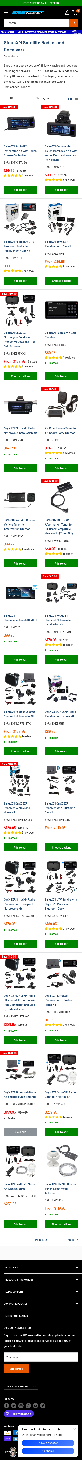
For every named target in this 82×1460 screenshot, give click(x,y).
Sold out (20, 1132)
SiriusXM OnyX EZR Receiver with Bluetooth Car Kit (60, 808)
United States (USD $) (17, 1386)
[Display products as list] (76, 98)
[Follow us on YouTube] (35, 1405)
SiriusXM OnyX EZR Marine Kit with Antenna (20, 1186)
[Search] (73, 23)
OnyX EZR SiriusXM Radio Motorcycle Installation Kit (20, 430)
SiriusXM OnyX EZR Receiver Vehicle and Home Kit (17, 808)
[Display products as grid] (70, 98)
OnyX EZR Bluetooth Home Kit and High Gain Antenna (20, 1094)
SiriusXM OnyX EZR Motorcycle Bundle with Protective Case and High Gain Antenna (19, 339)
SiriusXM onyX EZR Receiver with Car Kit (58, 244)
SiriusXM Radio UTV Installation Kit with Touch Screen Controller (20, 150)
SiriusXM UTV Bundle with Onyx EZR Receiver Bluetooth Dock (61, 904)
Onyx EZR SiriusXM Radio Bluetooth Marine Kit (60, 1094)
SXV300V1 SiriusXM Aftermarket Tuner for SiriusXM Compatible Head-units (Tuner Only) (59, 526)
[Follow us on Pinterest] (28, 1405)
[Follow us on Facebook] (6, 1405)
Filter (13, 98)
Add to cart (21, 189)
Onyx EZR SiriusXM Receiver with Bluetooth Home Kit (60, 1000)
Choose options (61, 280)
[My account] (67, 12)
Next (71, 1239)
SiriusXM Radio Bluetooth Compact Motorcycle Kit (19, 714)
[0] (75, 12)
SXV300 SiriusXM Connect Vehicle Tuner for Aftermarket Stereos (20, 524)
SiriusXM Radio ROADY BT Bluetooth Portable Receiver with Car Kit (20, 246)
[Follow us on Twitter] (13, 1405)
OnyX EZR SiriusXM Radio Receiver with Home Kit (60, 714)
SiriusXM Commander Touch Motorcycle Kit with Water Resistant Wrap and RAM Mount (61, 152)
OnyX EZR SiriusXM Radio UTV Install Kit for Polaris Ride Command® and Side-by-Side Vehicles (20, 1002)
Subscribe (16, 1368)
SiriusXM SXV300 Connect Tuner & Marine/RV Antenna (61, 1188)
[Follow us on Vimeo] (42, 1405)
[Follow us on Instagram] (21, 1405)
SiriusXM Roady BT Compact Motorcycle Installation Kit (58, 620)
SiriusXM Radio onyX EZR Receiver (60, 335)
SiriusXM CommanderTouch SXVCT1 (20, 618)
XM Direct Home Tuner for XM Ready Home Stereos (61, 430)
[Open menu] (6, 12)
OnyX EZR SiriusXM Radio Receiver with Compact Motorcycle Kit (19, 904)
